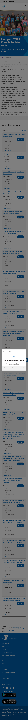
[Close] (24, 351)
